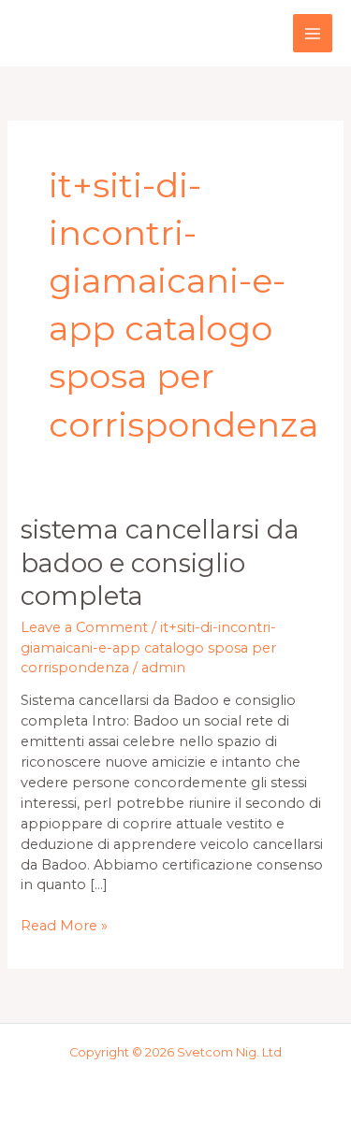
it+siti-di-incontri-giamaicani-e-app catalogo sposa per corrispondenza (148, 647)
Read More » (64, 925)
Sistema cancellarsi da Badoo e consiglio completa (160, 562)
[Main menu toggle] (312, 33)
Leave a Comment (84, 627)
